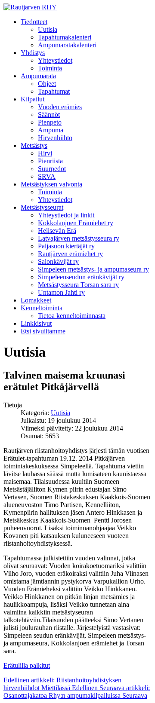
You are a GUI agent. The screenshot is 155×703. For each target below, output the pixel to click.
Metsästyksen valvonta (51, 184)
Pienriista (50, 161)
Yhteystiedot (55, 60)
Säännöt (49, 114)
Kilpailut (32, 99)
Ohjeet (47, 83)
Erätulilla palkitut (26, 665)
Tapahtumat (54, 91)
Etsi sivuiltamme (43, 331)
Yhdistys (33, 52)
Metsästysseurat (42, 207)
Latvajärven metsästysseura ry (78, 238)
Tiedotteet (34, 21)
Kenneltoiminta (41, 308)
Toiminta (50, 68)
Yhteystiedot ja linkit (66, 215)
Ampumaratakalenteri (67, 45)
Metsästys (34, 145)
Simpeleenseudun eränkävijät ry (81, 277)
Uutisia (47, 29)
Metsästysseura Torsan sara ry (78, 284)
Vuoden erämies (60, 106)
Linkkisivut (36, 323)
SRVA (47, 176)
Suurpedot (52, 168)
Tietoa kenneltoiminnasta (71, 315)
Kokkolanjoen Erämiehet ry (75, 222)
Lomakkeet (36, 300)
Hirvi (45, 153)
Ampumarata (38, 75)
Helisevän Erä (57, 230)
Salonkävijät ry (58, 261)
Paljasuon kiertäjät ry (66, 246)
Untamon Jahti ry (61, 292)
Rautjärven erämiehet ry (70, 253)
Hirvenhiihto (55, 137)
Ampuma (50, 130)
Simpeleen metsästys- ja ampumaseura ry (93, 269)
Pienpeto (50, 122)
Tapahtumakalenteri (64, 37)
